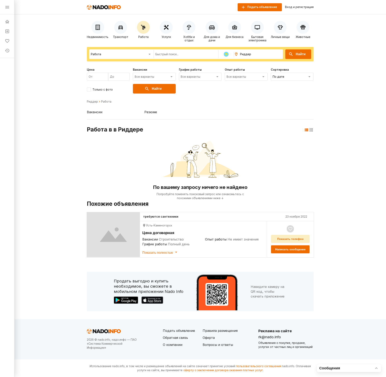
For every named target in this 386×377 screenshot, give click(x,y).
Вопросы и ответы (218, 345)
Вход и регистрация (299, 7)
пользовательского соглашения (258, 366)
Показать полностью (158, 252)
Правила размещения (220, 331)
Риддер (92, 101)
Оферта (209, 338)
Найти (301, 54)
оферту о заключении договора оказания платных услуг (223, 370)
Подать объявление (179, 331)
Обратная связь (175, 338)
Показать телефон (290, 238)
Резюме (150, 112)
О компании (172, 345)
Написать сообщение (290, 249)
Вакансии (94, 112)
